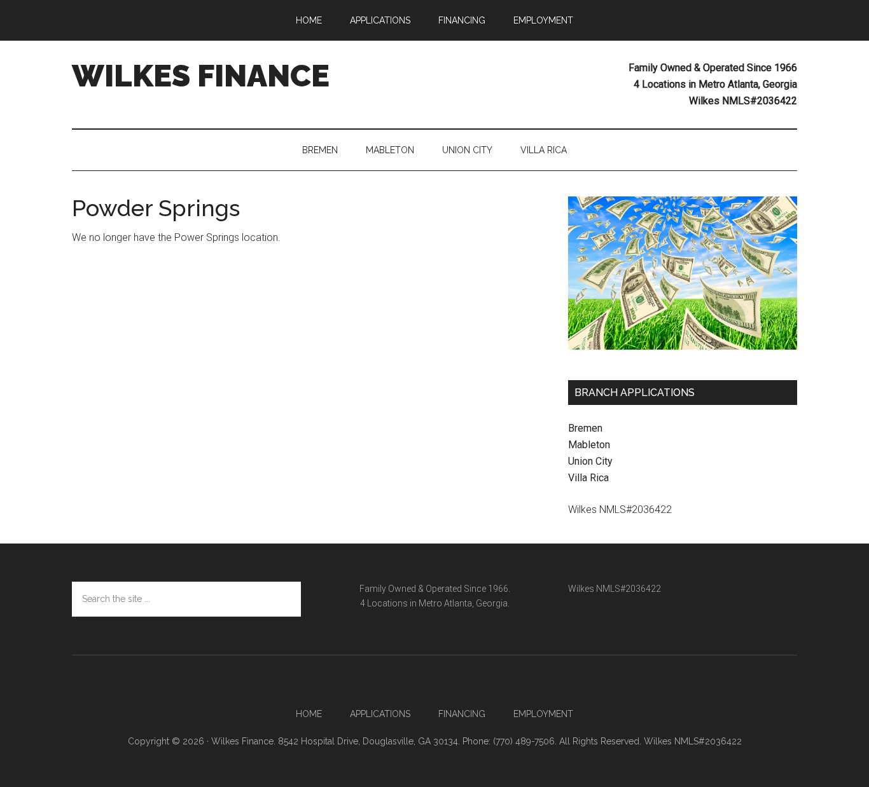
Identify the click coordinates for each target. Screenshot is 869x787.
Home (309, 714)
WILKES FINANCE (201, 75)
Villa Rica (588, 478)
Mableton (589, 445)
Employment (543, 714)
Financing (461, 714)
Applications (380, 714)
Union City (590, 461)
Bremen (585, 428)
